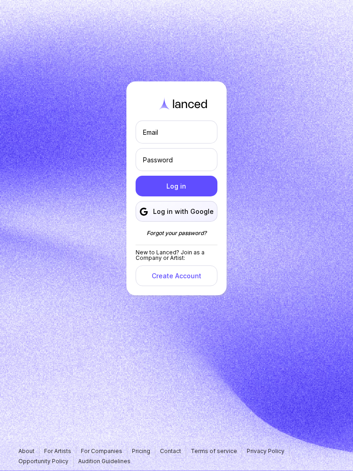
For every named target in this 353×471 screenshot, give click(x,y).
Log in (176, 186)
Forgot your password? (176, 233)
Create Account (176, 276)
